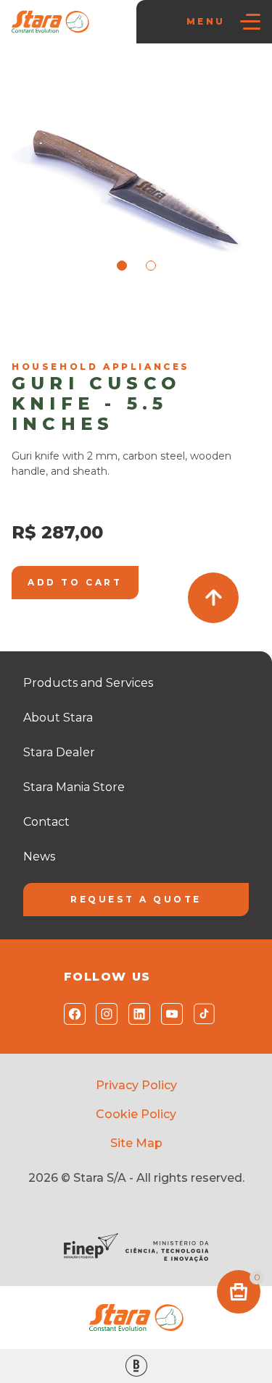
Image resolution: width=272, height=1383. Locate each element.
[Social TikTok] (201, 1014)
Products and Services (88, 683)
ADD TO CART (75, 582)
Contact (46, 822)
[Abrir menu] (250, 22)
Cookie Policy (136, 1114)
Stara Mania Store (102, 317)
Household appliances (68, 336)
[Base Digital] (136, 1366)
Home (34, 317)
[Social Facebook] (71, 1014)
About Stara (58, 717)
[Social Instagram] (103, 1014)
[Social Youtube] (168, 1014)
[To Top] (213, 597)
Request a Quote (136, 899)
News (39, 856)
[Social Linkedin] (136, 1014)
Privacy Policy (136, 1085)
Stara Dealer (59, 752)
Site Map (136, 1143)
